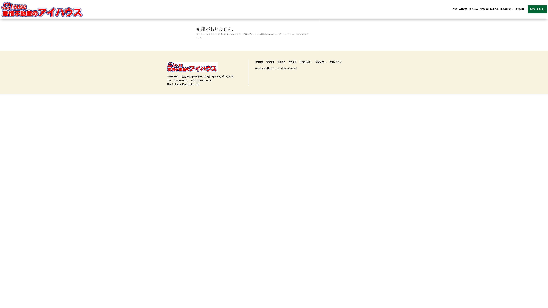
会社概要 (463, 9)
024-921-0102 (181, 80)
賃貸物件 (473, 9)
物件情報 (494, 9)
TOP (455, 9)
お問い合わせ (537, 9)
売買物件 (484, 9)
